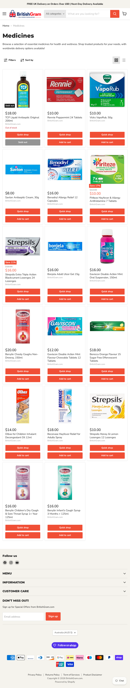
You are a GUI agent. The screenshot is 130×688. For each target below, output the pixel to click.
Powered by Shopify (65, 681)
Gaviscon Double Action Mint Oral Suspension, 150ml (106, 275)
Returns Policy (52, 674)
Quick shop (23, 134)
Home (6, 25)
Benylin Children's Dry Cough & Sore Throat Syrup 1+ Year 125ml (22, 514)
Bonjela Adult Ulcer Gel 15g (63, 274)
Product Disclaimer (92, 674)
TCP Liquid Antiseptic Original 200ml (22, 119)
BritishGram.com (12, 124)
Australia (63, 632)
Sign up (53, 616)
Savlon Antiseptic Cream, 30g (22, 197)
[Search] (114, 14)
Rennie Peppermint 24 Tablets (64, 117)
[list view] (123, 60)
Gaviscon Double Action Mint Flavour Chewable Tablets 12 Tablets (64, 358)
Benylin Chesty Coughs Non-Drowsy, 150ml (21, 356)
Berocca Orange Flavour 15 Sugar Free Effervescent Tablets (105, 358)
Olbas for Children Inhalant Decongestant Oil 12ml (20, 435)
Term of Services (71, 674)
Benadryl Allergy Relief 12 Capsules (62, 199)
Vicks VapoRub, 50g (101, 117)
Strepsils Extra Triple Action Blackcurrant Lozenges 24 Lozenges (20, 278)
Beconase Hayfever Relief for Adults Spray (63, 435)
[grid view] (116, 60)
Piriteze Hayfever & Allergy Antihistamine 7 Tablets (105, 199)
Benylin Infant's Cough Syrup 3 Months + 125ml (63, 512)
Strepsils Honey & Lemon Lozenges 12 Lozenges (104, 435)
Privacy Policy (35, 674)
